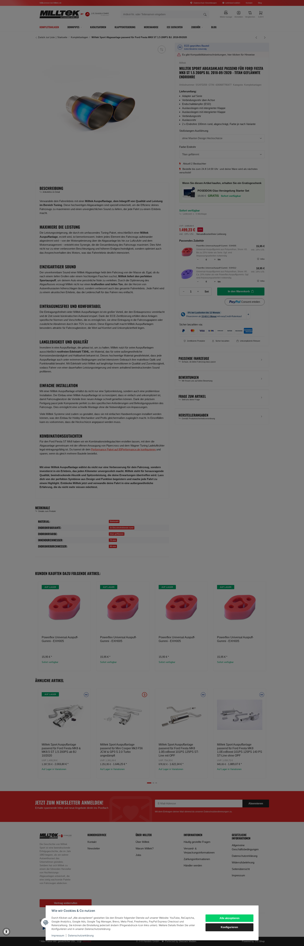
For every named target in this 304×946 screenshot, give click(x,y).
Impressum (57, 935)
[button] (6, 931)
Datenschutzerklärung (81, 935)
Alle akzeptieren (229, 918)
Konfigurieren (229, 927)
